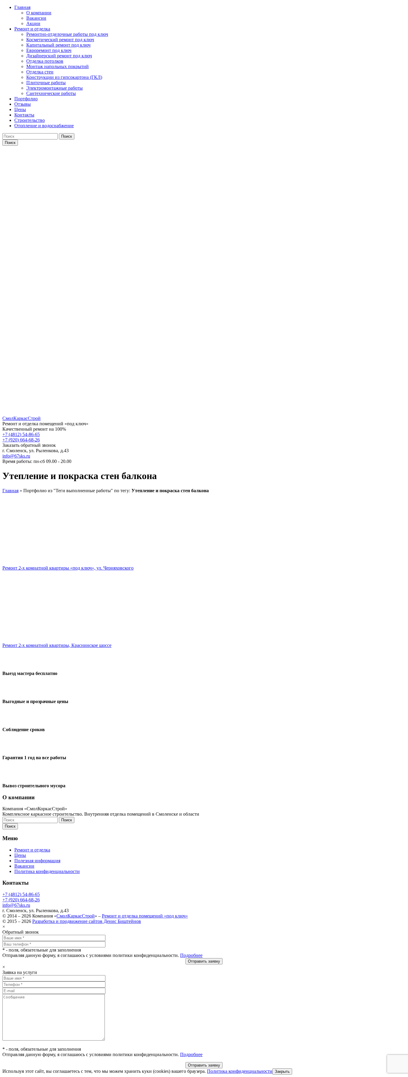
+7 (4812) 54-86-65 (21, 434)
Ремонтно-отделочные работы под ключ (67, 34)
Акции (33, 23)
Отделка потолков (44, 61)
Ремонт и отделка (32, 28)
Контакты (24, 114)
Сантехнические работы (51, 93)
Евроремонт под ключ (48, 50)
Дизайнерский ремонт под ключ (59, 55)
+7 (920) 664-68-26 (21, 439)
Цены (20, 109)
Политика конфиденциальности (47, 871)
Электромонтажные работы (54, 87)
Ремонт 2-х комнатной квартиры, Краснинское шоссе (56, 645)
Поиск (66, 136)
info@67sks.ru (16, 455)
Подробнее (191, 955)
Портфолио (26, 98)
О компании (38, 12)
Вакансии (36, 18)
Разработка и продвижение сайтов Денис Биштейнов (86, 921)
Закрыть (282, 1071)
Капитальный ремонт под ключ (58, 44)
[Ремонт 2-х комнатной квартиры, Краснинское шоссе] (48, 635)
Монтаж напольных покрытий (57, 66)
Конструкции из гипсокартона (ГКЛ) (64, 77)
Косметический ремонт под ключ (60, 39)
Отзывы (22, 104)
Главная (22, 7)
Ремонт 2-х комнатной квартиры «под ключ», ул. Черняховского (68, 567)
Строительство (29, 120)
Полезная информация (37, 860)
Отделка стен (39, 71)
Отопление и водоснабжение (44, 125)
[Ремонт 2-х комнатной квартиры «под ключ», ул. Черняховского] (48, 557)
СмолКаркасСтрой (75, 915)
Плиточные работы (46, 82)
